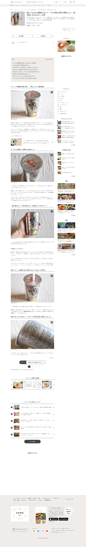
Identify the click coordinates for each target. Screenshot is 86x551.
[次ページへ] (39, 366)
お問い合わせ (67, 528)
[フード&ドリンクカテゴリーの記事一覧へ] (28, 25)
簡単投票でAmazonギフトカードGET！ (35, 22)
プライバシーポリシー (62, 532)
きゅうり (28, 5)
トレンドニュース (17, 498)
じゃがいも (43, 5)
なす (16, 5)
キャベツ (32, 5)
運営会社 (53, 532)
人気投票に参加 (47, 500)
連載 (18, 500)
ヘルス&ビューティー (47, 498)
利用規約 (56, 532)
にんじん (38, 5)
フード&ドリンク (56, 498)
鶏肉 (49, 5)
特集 (14, 500)
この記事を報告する (51, 357)
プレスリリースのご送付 (56, 530)
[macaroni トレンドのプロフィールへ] (32, 42)
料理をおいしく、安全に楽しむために (68, 530)
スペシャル (40, 500)
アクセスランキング (32, 500)
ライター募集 (62, 528)
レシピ (23, 498)
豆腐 (35, 5)
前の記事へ (21, 36)
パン (46, 5)
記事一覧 (53, 528)
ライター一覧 (57, 528)
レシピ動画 (29, 498)
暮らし (39, 498)
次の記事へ (43, 36)
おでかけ (34, 498)
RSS (61, 530)
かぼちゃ (24, 5)
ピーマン (20, 5)
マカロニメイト (24, 500)
